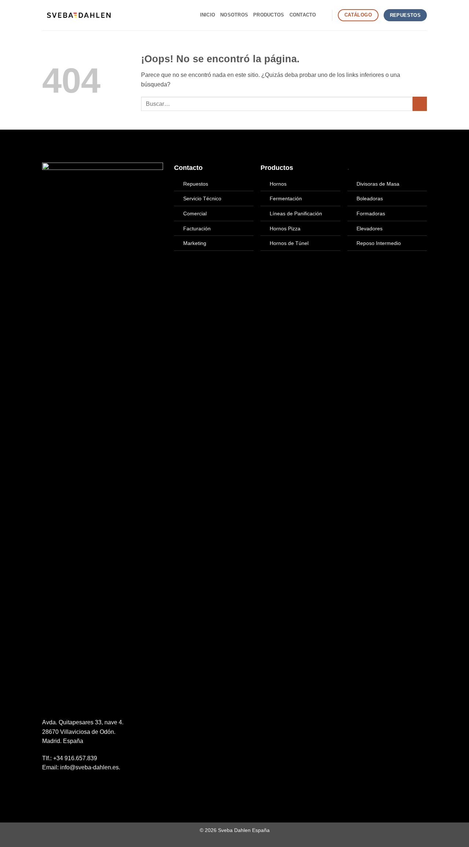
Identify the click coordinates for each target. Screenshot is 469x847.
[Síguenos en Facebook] (46, 784)
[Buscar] (324, 15)
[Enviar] (420, 104)
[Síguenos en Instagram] (56, 784)
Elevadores (370, 228)
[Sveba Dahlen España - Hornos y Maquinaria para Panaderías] (78, 15)
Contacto (302, 15)
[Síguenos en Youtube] (73, 784)
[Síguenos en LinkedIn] (64, 784)
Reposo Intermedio (379, 243)
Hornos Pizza (285, 228)
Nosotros (234, 15)
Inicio (207, 15)
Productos (268, 15)
